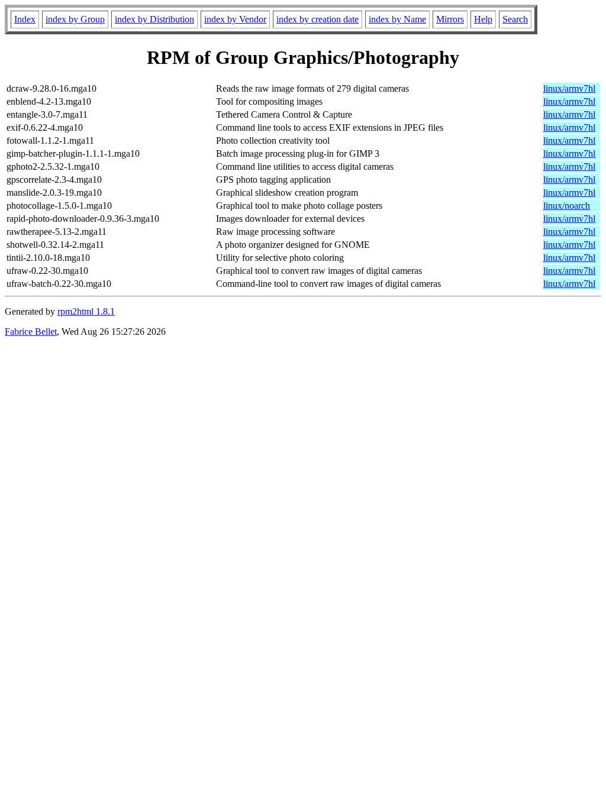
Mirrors (450, 19)
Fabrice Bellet (31, 332)
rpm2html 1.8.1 (86, 311)
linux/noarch (566, 206)
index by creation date (317, 19)
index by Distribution (154, 19)
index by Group (75, 19)
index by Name (397, 19)
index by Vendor (235, 19)
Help (483, 19)
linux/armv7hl (569, 88)
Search (515, 19)
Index (25, 19)
